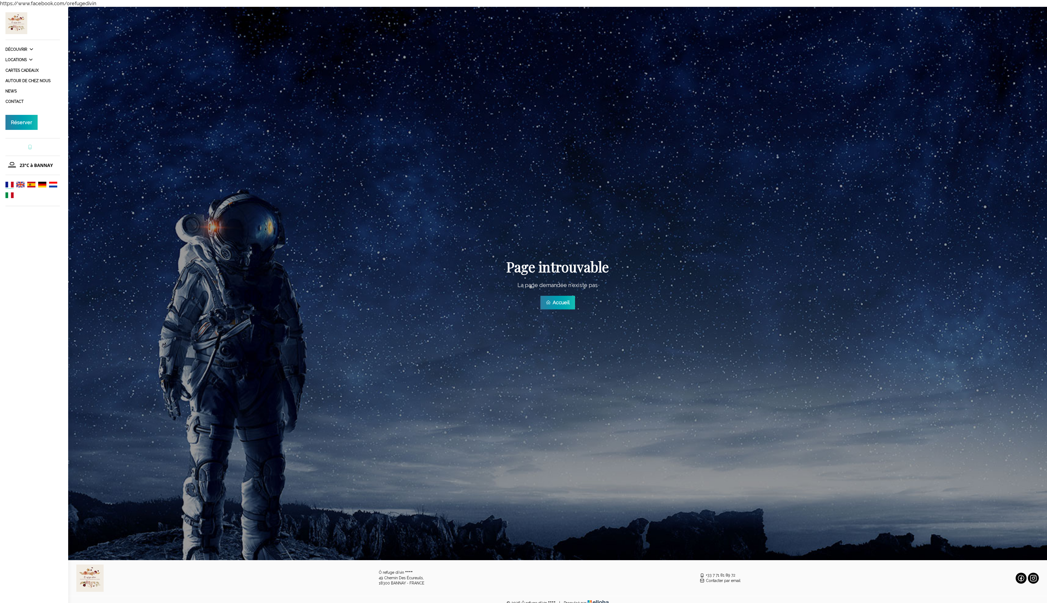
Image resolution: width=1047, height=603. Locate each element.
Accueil (561, 302)
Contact (14, 101)
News (11, 91)
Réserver (21, 122)
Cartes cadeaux (22, 70)
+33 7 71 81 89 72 (720, 575)
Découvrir (16, 49)
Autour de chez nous (27, 81)
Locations (16, 60)
